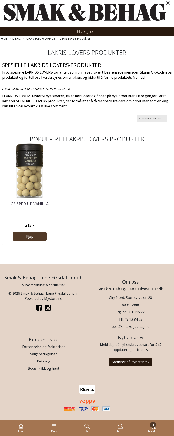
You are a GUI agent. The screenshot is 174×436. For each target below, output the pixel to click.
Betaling (43, 361)
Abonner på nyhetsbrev (130, 361)
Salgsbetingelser (43, 354)
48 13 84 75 (133, 319)
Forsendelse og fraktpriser (43, 346)
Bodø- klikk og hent (43, 368)
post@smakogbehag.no (131, 326)
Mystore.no (53, 298)
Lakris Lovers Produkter (75, 38)
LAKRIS (16, 38)
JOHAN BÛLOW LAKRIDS (40, 38)
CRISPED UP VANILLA (30, 203)
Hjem (4, 38)
